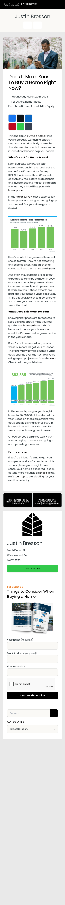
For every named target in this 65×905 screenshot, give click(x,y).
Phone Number (16, 666)
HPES (53, 358)
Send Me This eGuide (32, 695)
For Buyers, (18, 102)
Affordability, (38, 106)
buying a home (36, 136)
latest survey (24, 197)
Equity (50, 106)
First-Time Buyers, (19, 106)
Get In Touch (32, 568)
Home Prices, (33, 102)
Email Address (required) (22, 653)
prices (43, 473)
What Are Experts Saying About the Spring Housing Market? (47, 501)
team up (20, 476)
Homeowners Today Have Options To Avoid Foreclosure (17, 501)
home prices (16, 190)
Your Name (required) (20, 640)
